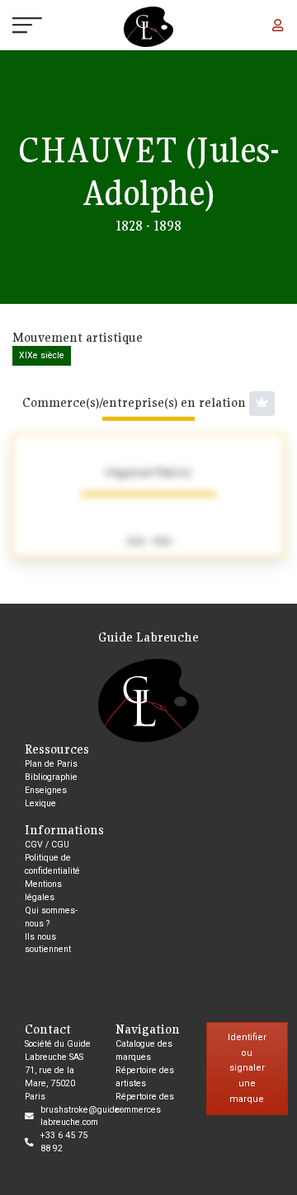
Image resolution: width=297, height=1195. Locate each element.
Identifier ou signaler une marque (247, 1068)
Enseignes (46, 790)
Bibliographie (51, 777)
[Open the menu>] (12, 27)
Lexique (40, 803)
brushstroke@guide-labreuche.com (81, 1116)
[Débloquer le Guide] (262, 403)
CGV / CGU (47, 844)
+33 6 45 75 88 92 (63, 1142)
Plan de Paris (51, 764)
